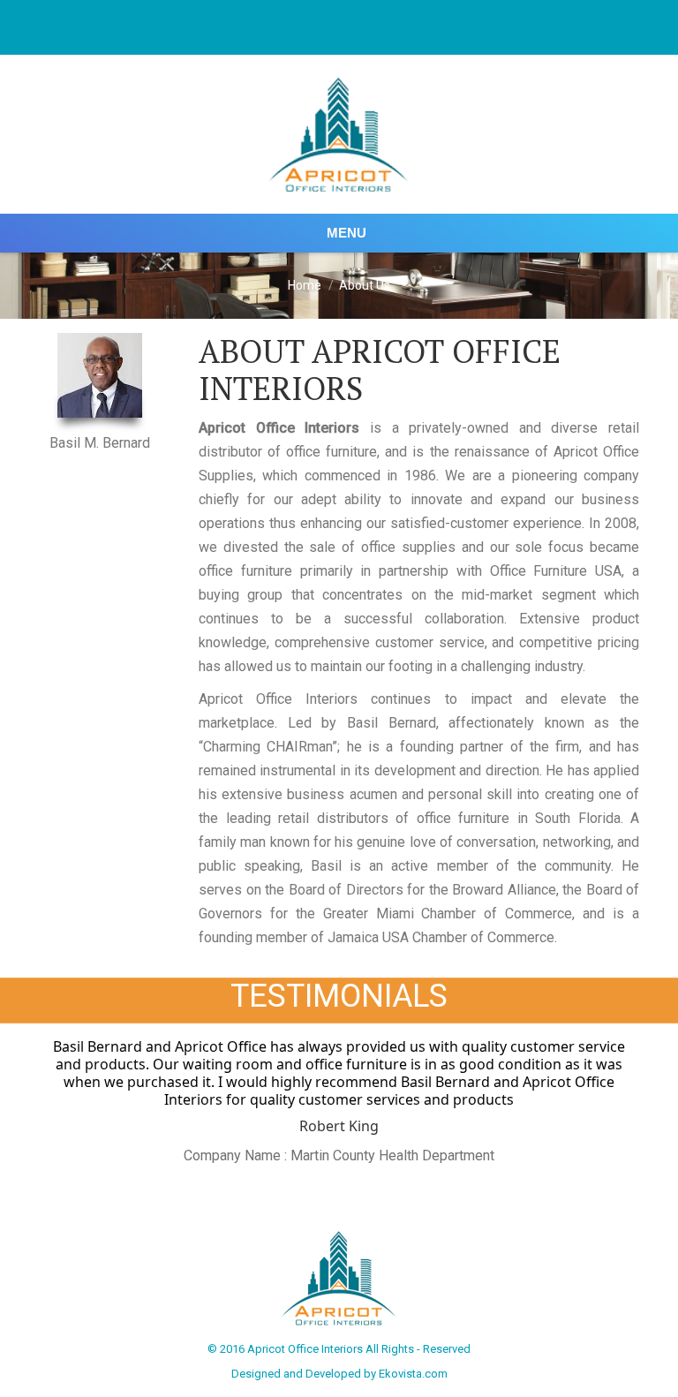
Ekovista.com (413, 1373)
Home (304, 285)
